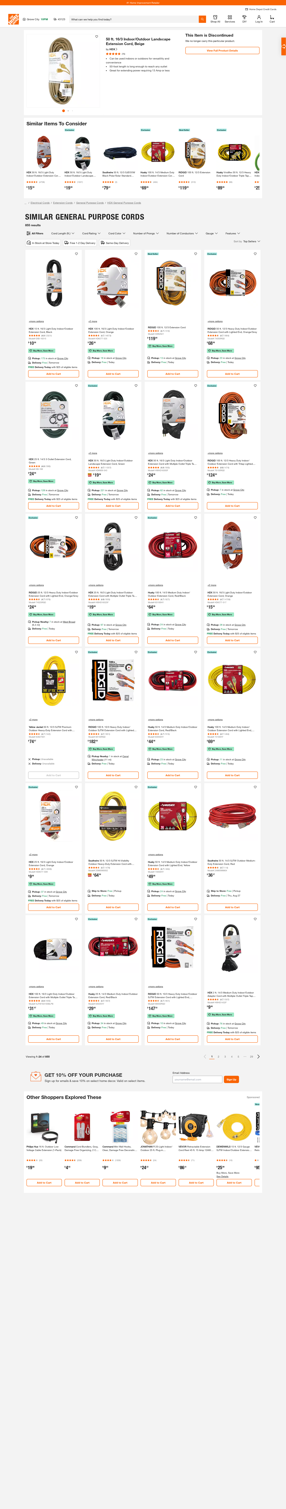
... (25, 203)
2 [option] (218, 1056)
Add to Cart (53, 373)
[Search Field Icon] (202, 19)
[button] (95, 72)
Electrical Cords (40, 202)
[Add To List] (96, 36)
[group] (63, 70)
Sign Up (231, 1079)
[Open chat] (283, 46)
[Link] (53, 315)
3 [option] (225, 1056)
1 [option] (212, 1056)
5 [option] (238, 1056)
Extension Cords (63, 202)
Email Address (181, 1072)
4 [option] (232, 1056)
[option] (258, 1056)
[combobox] (134, 19)
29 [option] (251, 1056)
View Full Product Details (222, 50)
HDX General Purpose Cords (124, 202)
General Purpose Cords (90, 202)
